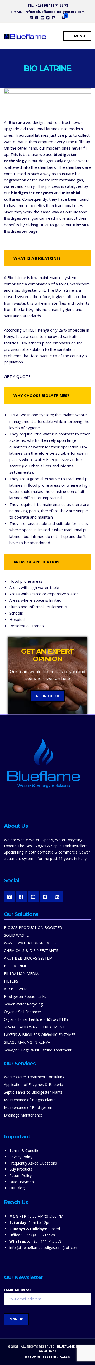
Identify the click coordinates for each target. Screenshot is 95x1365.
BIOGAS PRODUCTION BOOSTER (33, 927)
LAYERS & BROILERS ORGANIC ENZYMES (40, 1034)
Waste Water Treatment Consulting (34, 1076)
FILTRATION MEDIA (21, 973)
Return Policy (20, 1175)
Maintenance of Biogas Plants (29, 1099)
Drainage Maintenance (23, 1115)
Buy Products (20, 1169)
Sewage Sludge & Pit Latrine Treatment (38, 1049)
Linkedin (53, 17)
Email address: (17, 1290)
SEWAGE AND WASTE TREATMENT (34, 1026)
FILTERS (11, 981)
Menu (79, 35)
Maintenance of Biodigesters (28, 1107)
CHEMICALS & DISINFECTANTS (31, 950)
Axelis (65, 1356)
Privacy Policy (20, 1156)
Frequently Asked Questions (33, 1163)
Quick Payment (22, 1181)
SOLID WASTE (16, 935)
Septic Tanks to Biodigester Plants (33, 1092)
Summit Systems (43, 1356)
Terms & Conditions (26, 1150)
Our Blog (17, 1187)
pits (68, 135)
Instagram (31, 17)
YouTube (42, 17)
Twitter (48, 17)
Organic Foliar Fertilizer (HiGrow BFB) (36, 1019)
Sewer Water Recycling (23, 1004)
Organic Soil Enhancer (22, 1011)
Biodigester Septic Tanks (25, 996)
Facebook (37, 17)
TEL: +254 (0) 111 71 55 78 (47, 5)
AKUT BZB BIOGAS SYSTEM (28, 958)
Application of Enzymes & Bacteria (33, 1084)
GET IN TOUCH (47, 696)
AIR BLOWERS (16, 988)
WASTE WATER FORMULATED (30, 942)
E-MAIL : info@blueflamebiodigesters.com (47, 11)
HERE (44, 224)
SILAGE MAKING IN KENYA (27, 1042)
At (14, 122)
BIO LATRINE (15, 965)
